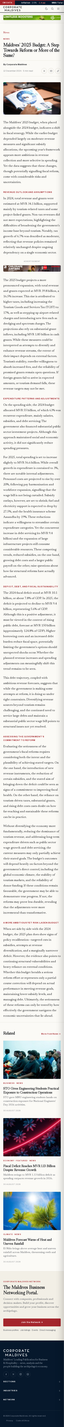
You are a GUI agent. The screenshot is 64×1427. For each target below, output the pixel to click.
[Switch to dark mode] (46, 8)
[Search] (52, 8)
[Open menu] (58, 8)
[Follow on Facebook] (6, 1374)
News (6, 32)
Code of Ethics (22, 1421)
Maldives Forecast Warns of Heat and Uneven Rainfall (27, 1241)
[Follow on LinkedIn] (28, 1374)
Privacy (9, 1421)
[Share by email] (51, 71)
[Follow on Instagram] (20, 1374)
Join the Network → (32, 1322)
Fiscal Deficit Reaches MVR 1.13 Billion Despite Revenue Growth (29, 1168)
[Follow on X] (13, 1374)
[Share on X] (44, 71)
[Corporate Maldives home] (12, 8)
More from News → (51, 1034)
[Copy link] (58, 71)
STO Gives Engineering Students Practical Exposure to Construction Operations (31, 1090)
